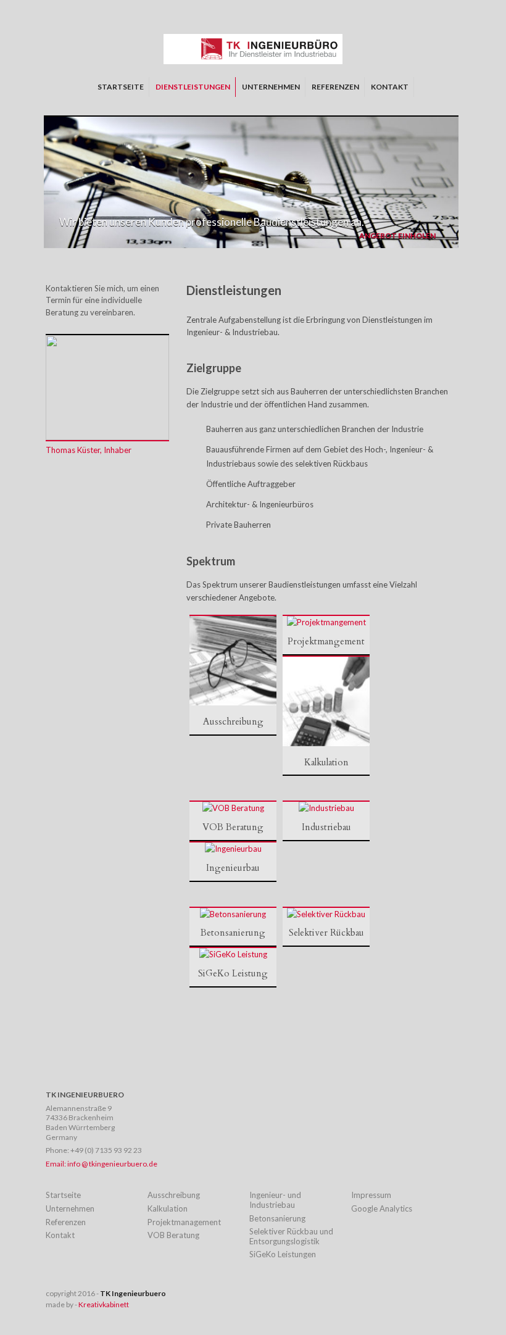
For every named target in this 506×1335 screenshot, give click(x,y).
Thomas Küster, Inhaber (88, 450)
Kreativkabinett (103, 1304)
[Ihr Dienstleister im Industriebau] (253, 61)
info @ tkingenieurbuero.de (112, 1163)
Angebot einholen (397, 235)
